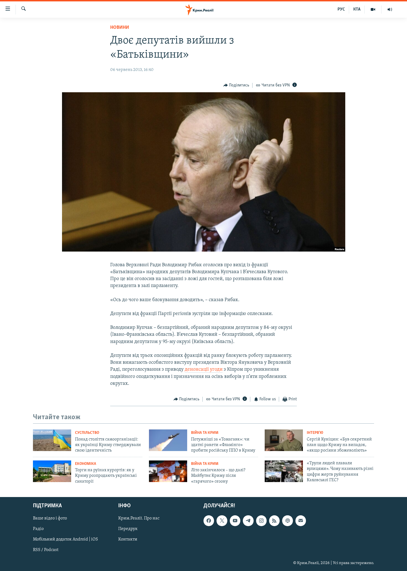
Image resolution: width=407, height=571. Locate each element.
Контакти (127, 539)
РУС (341, 9)
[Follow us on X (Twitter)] (222, 520)
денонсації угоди (204, 369)
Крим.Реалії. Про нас (138, 518)
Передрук (128, 529)
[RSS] (274, 520)
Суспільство (87, 433)
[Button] (236, 85)
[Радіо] (390, 9)
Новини (119, 27)
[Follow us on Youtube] (235, 520)
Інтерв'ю (315, 433)
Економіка (85, 464)
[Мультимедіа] (373, 9)
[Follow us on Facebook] (209, 520)
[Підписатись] (300, 520)
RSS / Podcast (45, 550)
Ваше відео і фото (50, 518)
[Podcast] (287, 520)
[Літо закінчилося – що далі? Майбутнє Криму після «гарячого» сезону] (168, 471)
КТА (356, 9)
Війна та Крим (204, 433)
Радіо (38, 529)
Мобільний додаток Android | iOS (65, 539)
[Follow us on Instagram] (261, 520)
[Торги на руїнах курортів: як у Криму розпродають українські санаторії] (52, 471)
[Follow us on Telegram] (248, 520)
